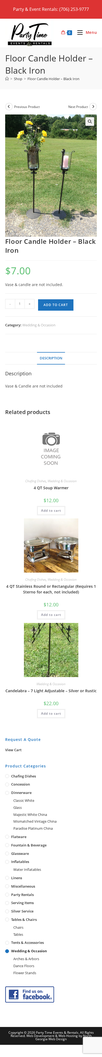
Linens (16, 877)
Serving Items (22, 902)
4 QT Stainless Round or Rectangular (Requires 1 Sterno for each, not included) (51, 589)
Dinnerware (21, 792)
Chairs (18, 927)
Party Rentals (22, 894)
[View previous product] (9, 106)
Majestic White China (30, 814)
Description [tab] (51, 358)
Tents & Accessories (27, 942)
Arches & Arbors (26, 958)
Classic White (23, 800)
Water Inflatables (27, 869)
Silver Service (22, 911)
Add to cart (56, 305)
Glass (17, 807)
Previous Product (27, 106)
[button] (89, 121)
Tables (18, 934)
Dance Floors (23, 965)
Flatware (18, 836)
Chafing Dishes (35, 481)
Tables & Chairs (24, 919)
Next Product (78, 106)
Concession (20, 784)
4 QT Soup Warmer (51, 487)
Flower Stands (24, 972)
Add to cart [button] (51, 510)
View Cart (13, 749)
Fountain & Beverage (29, 845)
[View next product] (93, 106)
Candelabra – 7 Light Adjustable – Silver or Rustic (51, 690)
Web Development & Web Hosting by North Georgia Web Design (59, 1037)
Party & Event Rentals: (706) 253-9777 (51, 9)
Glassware (20, 853)
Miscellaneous (23, 886)
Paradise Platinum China (33, 828)
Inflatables (20, 861)
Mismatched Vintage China (35, 821)
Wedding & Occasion (38, 325)
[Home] (7, 78)
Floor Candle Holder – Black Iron (53, 78)
